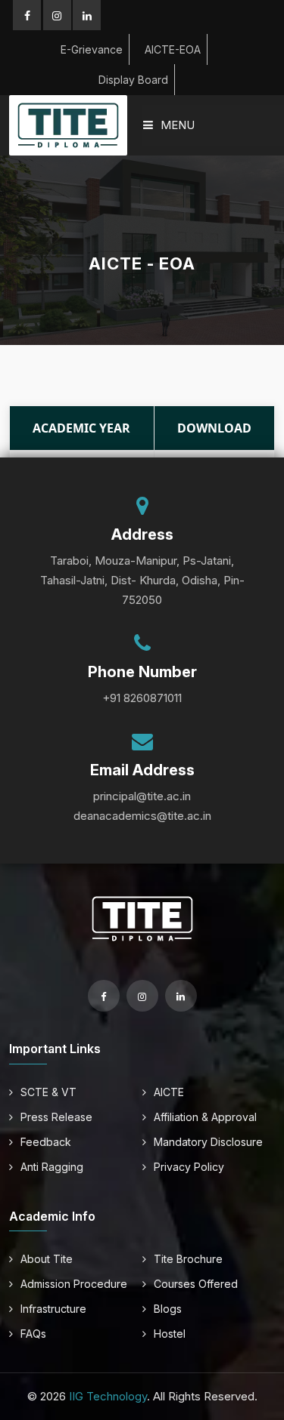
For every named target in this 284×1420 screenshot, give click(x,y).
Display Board (133, 79)
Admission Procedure (73, 1283)
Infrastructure (53, 1308)
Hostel (170, 1333)
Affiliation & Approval (205, 1116)
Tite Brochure (188, 1258)
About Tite (46, 1258)
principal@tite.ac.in (142, 796)
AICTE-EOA (173, 49)
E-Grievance (92, 49)
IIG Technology (108, 1396)
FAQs (33, 1333)
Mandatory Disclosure (208, 1141)
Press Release (56, 1116)
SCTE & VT (48, 1092)
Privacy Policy (189, 1166)
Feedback (45, 1141)
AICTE (169, 1092)
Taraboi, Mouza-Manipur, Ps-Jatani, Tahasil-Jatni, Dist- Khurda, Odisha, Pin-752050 (142, 580)
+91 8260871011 (142, 698)
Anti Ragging (51, 1166)
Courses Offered (196, 1283)
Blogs (168, 1308)
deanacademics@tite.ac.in (142, 816)
